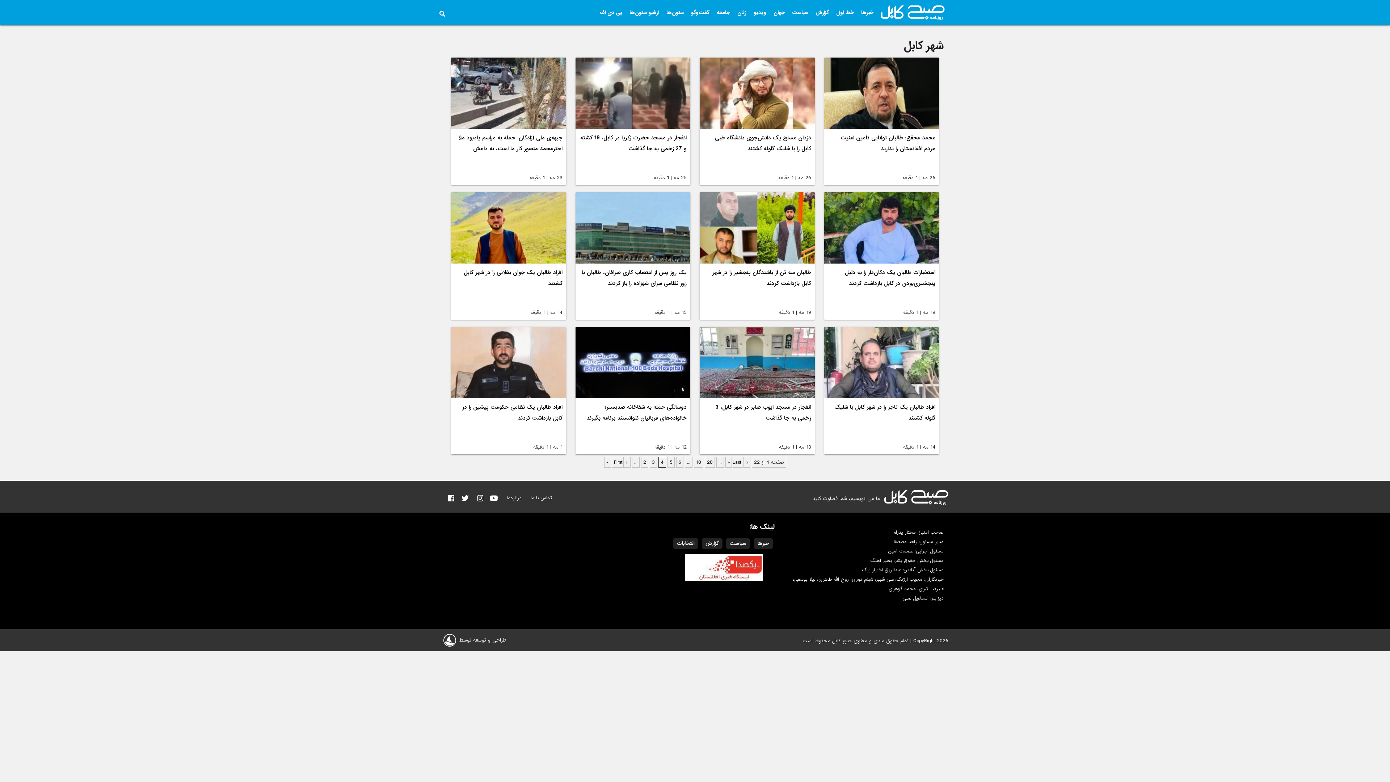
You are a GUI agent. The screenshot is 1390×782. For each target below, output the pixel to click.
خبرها (867, 13)
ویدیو (760, 13)
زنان (741, 13)
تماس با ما (541, 498)
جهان (779, 13)
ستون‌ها (675, 13)
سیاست (800, 13)
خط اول (845, 13)
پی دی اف (611, 13)
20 (710, 462)
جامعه (723, 13)
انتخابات (686, 543)
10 (698, 462)
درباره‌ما (514, 498)
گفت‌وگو (700, 13)
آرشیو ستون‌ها (644, 13)
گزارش (822, 13)
